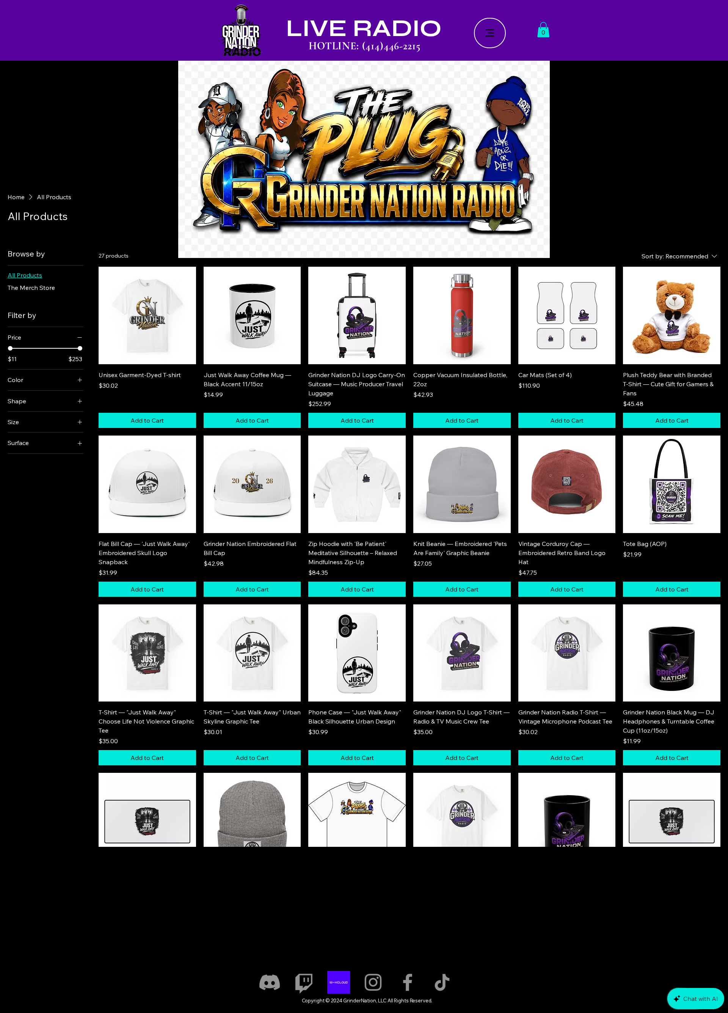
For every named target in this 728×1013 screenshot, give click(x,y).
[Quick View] (147, 315)
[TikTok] (442, 982)
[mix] (338, 982)
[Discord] (269, 982)
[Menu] (490, 33)
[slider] (10, 348)
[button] (543, 30)
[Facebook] (407, 982)
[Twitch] (304, 982)
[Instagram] (373, 982)
